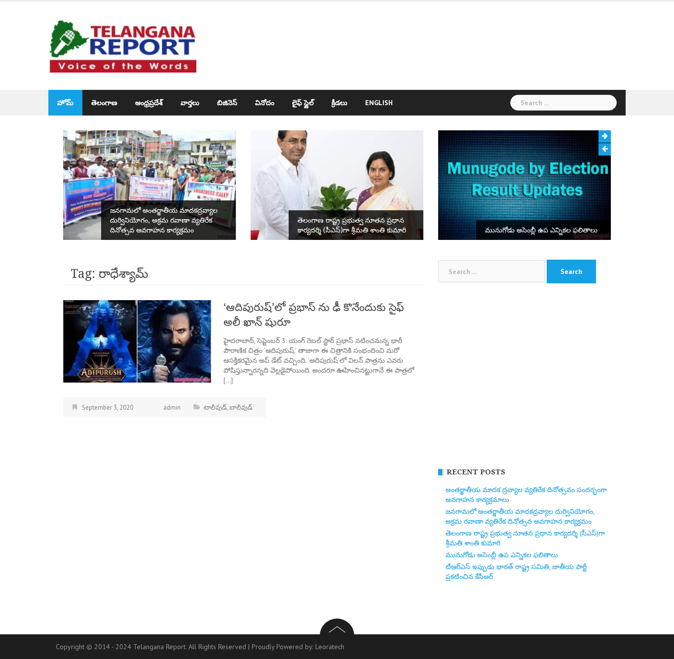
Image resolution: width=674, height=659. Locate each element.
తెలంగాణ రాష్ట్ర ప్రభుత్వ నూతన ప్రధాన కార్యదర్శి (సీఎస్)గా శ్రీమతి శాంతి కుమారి (352, 225)
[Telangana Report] (122, 44)
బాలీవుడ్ (241, 407)
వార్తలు (190, 102)
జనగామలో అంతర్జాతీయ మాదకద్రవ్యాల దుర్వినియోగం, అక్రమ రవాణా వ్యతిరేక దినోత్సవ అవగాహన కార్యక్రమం (164, 220)
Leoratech (329, 646)
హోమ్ (65, 102)
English (379, 102)
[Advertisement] (427, 41)
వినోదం (264, 102)
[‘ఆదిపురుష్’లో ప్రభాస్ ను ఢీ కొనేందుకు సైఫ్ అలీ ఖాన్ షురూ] (137, 340)
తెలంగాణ (104, 102)
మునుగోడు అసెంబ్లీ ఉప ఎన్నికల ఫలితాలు (541, 230)
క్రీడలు (339, 102)
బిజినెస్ (227, 102)
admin (172, 407)
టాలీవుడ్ (215, 407)
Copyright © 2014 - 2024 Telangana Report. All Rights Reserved (152, 646)
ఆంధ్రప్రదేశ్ (149, 102)
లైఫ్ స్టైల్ (303, 102)
